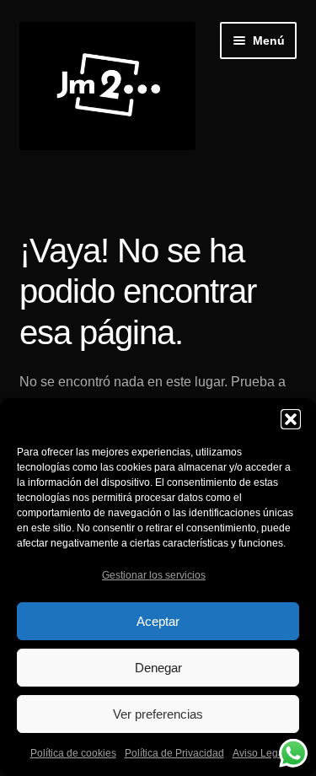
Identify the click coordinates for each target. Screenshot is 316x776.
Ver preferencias (158, 714)
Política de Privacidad (174, 753)
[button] (290, 419)
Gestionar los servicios (154, 575)
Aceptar (158, 621)
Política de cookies (73, 753)
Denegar (158, 667)
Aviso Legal (260, 753)
